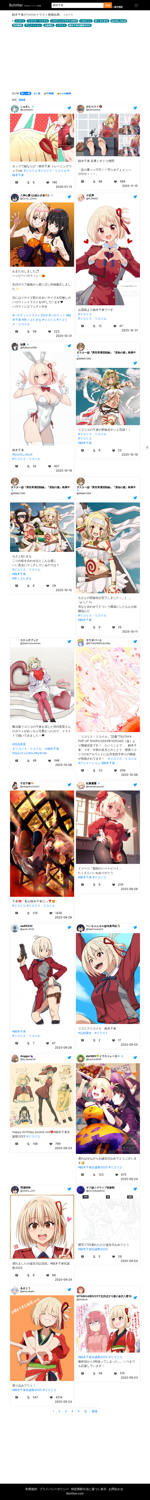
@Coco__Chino (28, 198)
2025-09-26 (63, 1047)
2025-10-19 (64, 470)
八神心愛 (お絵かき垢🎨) (34, 195)
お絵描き (48, 25)
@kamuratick (93, 109)
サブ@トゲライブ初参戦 (100, 1187)
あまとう (25, 1288)
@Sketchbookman (30, 643)
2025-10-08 (63, 765)
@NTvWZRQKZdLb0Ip (98, 643)
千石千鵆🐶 (27, 783)
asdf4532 (26, 925)
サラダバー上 (94, 640)
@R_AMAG (92, 198)
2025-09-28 (129, 889)
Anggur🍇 (26, 1056)
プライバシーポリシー (54, 1489)
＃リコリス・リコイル (27, 748)
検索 (107, 5)
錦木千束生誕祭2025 (79, 25)
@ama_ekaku (27, 1291)
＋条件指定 (117, 7)
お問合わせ (116, 1489)
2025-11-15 (130, 186)
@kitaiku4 (82, 1299)
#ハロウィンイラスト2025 (30, 315)
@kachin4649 (93, 1059)
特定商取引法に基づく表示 (88, 1489)
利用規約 (31, 1489)
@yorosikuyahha (95, 1190)
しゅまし (25, 106)
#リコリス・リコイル (52, 170)
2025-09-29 (63, 917)
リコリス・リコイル (38, 20)
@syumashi (26, 109)
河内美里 (17, 25)
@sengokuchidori (30, 786)
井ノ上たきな (101, 20)
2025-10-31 (64, 336)
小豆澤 (90, 195)
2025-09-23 (129, 1377)
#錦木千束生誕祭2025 (93, 1167)
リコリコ (20, 20)
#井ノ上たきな (31, 319)
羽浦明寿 (25, 1187)
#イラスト (101, 1033)
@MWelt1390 (84, 358)
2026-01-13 (64, 187)
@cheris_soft (27, 1190)
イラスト (61, 25)
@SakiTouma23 (94, 929)
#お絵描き (85, 1033)
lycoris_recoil (119, 20)
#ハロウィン (57, 315)
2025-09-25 (129, 1044)
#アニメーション (89, 763)
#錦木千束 (85, 443)
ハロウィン (85, 20)
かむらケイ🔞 (94, 106)
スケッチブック (29, 640)
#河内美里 (19, 744)
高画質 (22, 99)
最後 (95, 1411)
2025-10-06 (129, 775)
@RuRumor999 (28, 347)
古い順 (37, 93)
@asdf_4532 (27, 929)
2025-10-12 (64, 590)
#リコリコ (31, 170)
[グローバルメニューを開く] (136, 5)
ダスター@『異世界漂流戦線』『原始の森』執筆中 (106, 352)
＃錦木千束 (51, 748)
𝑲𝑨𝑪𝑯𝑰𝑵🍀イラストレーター (103, 1056)
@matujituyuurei (95, 786)
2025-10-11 (130, 631)
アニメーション (33, 25)
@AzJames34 (27, 1059)
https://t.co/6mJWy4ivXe (29, 753)
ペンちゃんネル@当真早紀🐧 (103, 925)
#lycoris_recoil (22, 454)
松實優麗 (91, 783)
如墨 (22, 344)
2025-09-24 (63, 1148)
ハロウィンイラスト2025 (64, 20)
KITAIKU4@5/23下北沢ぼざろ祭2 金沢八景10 (104, 1296)
